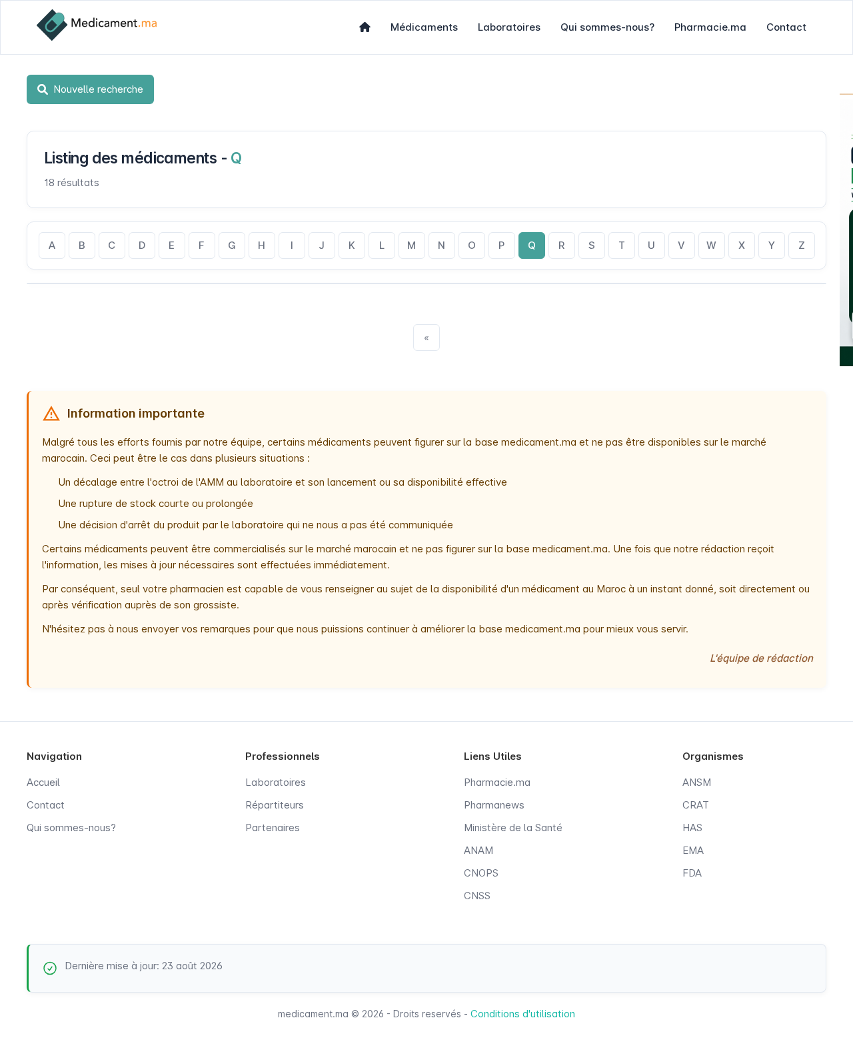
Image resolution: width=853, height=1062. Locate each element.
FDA (692, 873)
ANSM (696, 782)
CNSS (477, 895)
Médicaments (424, 27)
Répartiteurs (274, 805)
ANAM (478, 850)
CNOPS (481, 873)
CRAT (695, 805)
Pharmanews (494, 805)
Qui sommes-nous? (607, 27)
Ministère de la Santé (513, 827)
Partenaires (272, 827)
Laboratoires (509, 27)
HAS (692, 827)
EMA (693, 850)
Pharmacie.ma (710, 27)
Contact (786, 27)
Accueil (43, 782)
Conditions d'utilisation (522, 1013)
